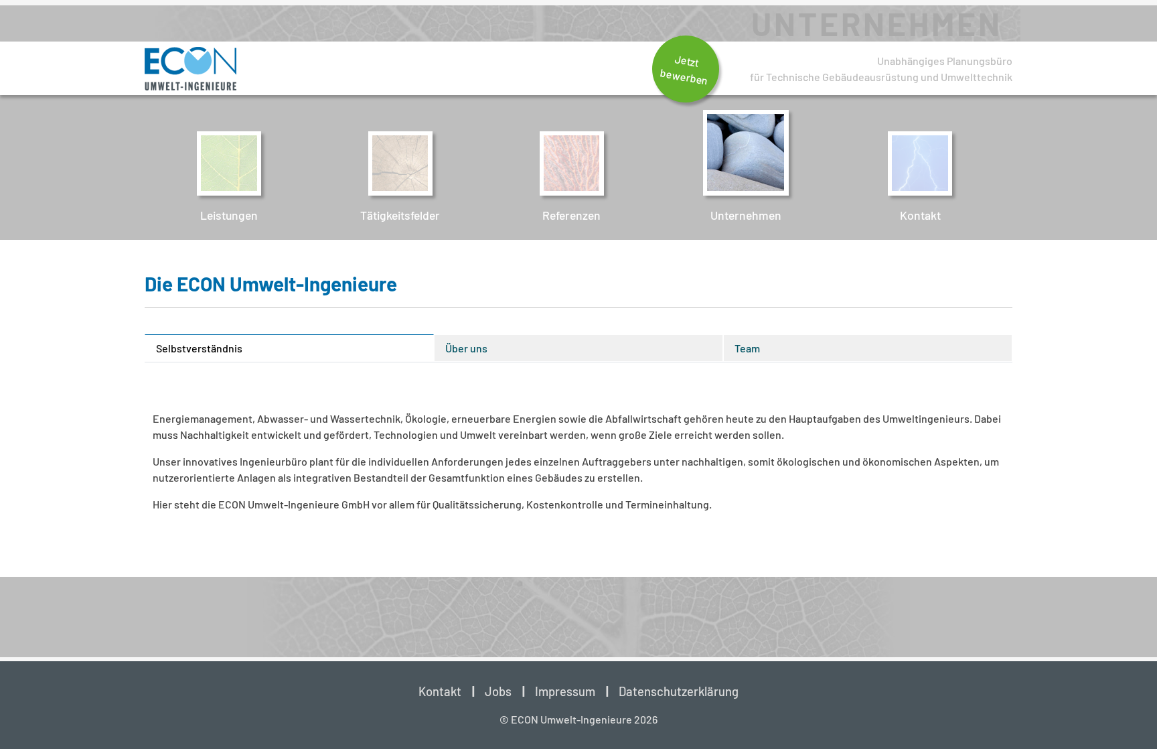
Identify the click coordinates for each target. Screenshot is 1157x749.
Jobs (498, 691)
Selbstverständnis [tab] (199, 348)
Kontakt (439, 691)
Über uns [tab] (466, 348)
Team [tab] (747, 348)
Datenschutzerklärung (679, 691)
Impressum (565, 691)
